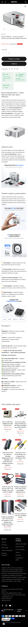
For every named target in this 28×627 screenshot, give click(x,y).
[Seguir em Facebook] (2, 606)
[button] (19, 2)
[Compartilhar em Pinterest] (15, 69)
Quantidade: (4, 49)
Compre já (14, 63)
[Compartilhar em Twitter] (12, 69)
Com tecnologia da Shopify (15, 622)
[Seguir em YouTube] (10, 606)
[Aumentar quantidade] (9, 52)
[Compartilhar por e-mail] (17, 69)
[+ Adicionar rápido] (11, 418)
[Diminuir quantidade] (3, 52)
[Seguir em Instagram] (6, 606)
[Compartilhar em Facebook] (9, 69)
